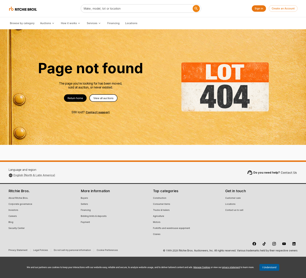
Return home (75, 98)
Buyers (84, 198)
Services (92, 23)
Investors (13, 210)
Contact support (98, 112)
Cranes (156, 234)
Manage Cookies (201, 267)
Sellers (84, 204)
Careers (12, 216)
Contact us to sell (234, 210)
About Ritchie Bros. (18, 198)
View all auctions (103, 98)
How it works (69, 23)
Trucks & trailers (161, 210)
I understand (269, 267)
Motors (156, 222)
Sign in (259, 8)
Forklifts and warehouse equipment (171, 228)
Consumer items (161, 204)
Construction (159, 198)
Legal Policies (40, 250)
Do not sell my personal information (72, 250)
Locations (131, 23)
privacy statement (231, 267)
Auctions (45, 23)
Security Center (16, 228)
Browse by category (22, 23)
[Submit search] (196, 8)
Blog (10, 222)
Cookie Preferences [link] (107, 250)
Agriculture (158, 216)
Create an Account (283, 8)
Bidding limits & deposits (94, 216)
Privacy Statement (17, 250)
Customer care (233, 198)
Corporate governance (20, 204)
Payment (85, 222)
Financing (113, 23)
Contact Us (289, 172)
